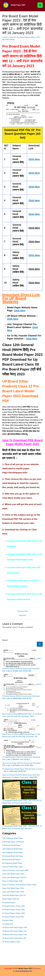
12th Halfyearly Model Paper (12, 852)
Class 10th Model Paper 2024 (13, 874)
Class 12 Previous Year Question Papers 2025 (19, 885)
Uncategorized (7, 924)
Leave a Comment (9, 37)
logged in (15, 627)
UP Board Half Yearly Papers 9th (14, 938)
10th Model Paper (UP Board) (13, 842)
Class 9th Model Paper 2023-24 (14, 895)
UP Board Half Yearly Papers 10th (14, 927)
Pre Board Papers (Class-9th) (13, 917)
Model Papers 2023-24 (10, 899)
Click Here (19, 310)
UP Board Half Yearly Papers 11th (14, 931)
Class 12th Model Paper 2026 (13, 892)
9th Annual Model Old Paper (12, 856)
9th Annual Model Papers (11, 859)
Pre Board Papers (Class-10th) (13, 906)
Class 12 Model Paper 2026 (12, 881)
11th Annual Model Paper (11, 845)
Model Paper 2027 (18, 5)
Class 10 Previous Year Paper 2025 (15, 870)
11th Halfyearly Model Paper (12, 849)
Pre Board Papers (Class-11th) (13, 910)
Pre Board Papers (8, 902)
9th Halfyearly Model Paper (12, 863)
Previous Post (23, 611)
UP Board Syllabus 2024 (11, 942)
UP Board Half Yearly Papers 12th (14, 934)
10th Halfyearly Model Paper (12, 838)
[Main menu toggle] (40, 5)
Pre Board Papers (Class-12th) (28, 37)
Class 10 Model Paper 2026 (12, 867)
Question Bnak (7, 920)
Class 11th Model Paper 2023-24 (14, 877)
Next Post (22, 615)
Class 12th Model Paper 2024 (13, 888)
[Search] (40, 644)
